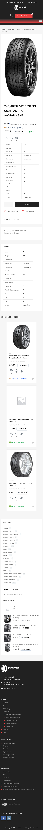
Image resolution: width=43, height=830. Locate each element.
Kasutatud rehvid (11, 723)
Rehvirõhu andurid (11, 720)
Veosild (5, 528)
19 (24, 152)
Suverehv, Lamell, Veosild (10, 534)
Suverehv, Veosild (8, 531)
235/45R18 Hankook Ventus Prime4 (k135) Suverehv (25, 645)
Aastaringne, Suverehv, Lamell (12, 573)
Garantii (5, 749)
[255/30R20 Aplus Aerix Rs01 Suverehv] (7, 632)
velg (14, 606)
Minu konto (6, 772)
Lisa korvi (27, 204)
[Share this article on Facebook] (14, 219)
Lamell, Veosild (7, 552)
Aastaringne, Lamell (9, 579)
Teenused (6, 712)
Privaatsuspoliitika (8, 758)
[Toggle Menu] (40, 21)
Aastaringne (10, 29)
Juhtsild (5, 567)
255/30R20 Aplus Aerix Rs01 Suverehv (24, 625)
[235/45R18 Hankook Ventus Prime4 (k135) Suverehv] (7, 651)
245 (25, 144)
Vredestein (27, 197)
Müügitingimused (8, 755)
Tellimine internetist (9, 743)
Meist (4, 732)
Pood (4, 706)
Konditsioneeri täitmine (13, 717)
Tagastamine (7, 752)
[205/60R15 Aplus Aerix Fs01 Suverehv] (7, 641)
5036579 (34, 2)
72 (24, 177)
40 (25, 148)
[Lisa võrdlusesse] (33, 325)
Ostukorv (5, 775)
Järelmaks (6, 746)
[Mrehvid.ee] (21, 11)
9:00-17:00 (11, 2)
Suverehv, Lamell (8, 537)
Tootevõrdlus (7, 781)
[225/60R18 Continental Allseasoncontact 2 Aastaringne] (7, 622)
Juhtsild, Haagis (8, 564)
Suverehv (12, 417)
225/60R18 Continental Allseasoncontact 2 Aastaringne (26, 616)
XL (24, 186)
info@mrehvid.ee (9, 688)
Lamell (11, 353)
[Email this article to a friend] (18, 219)
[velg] (7, 613)
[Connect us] (3, 818)
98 (24, 166)
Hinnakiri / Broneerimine (13, 715)
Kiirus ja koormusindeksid (11, 784)
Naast (5, 549)
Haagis (5, 570)
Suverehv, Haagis (8, 543)
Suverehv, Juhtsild (9, 540)
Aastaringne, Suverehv (10, 576)
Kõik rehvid (6, 558)
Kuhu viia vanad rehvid (10, 786)
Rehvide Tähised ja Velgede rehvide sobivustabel (18, 789)
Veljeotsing (6, 709)
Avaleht (3, 29)
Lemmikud (6, 778)
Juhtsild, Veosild (8, 561)
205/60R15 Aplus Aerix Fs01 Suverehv (24, 635)
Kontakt (5, 729)
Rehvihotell (9, 726)
